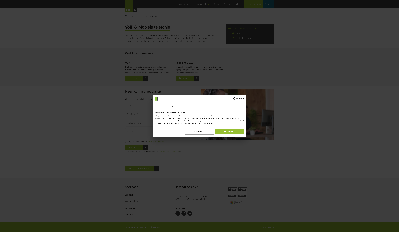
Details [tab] (199, 106)
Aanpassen (198, 131)
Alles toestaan (229, 131)
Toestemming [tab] (168, 106)
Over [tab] (230, 106)
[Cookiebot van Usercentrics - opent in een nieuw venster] (235, 99)
